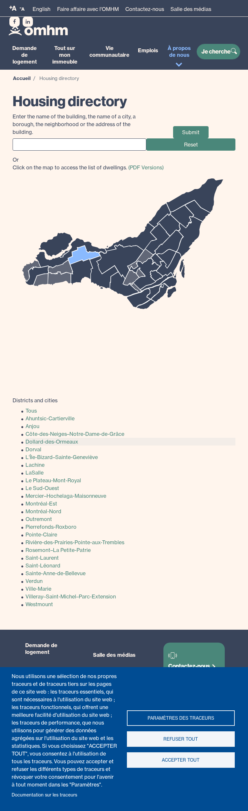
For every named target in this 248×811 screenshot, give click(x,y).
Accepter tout (181, 760)
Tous (31, 410)
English (41, 9)
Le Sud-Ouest (42, 488)
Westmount (39, 604)
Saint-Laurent (42, 558)
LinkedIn (28, 21)
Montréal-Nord (43, 511)
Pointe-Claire (41, 534)
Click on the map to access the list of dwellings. (88, 163)
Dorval (33, 449)
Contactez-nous (144, 9)
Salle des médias (190, 9)
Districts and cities (35, 400)
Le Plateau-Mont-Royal (53, 480)
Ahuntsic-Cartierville (50, 418)
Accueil (22, 78)
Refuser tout (180, 739)
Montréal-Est (41, 503)
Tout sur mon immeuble (65, 55)
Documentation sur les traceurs (44, 794)
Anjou (32, 426)
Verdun (34, 581)
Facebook (14, 21)
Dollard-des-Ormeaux (52, 441)
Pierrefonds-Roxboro (51, 527)
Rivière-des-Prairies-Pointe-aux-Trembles (75, 542)
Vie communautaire (109, 51)
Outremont (39, 519)
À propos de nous (179, 51)
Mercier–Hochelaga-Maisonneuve (66, 496)
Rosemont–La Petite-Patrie (58, 550)
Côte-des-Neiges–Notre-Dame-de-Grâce (75, 434)
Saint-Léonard (43, 565)
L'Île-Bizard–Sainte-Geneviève (62, 457)
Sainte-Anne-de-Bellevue (56, 573)
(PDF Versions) (146, 167)
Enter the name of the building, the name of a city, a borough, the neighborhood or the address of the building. (74, 124)
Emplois (148, 50)
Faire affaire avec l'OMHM (88, 9)
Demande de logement (24, 55)
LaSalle (35, 472)
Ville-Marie (38, 589)
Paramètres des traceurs (181, 718)
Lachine (35, 465)
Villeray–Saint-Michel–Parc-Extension (71, 596)
